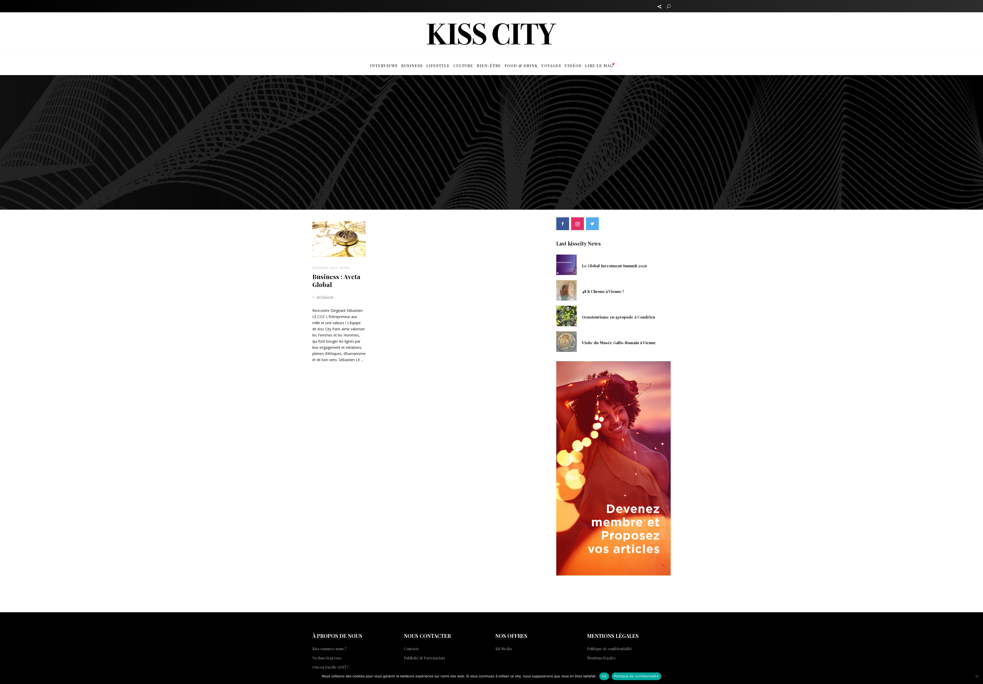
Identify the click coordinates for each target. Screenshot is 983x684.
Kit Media (503, 648)
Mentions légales (601, 658)
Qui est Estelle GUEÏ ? (330, 667)
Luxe (334, 268)
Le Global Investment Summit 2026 (614, 265)
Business (320, 268)
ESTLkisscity (325, 297)
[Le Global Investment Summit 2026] (566, 264)
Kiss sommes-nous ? (329, 648)
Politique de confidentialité (609, 648)
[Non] (976, 676)
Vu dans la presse (327, 658)
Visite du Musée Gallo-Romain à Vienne (619, 342)
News (344, 268)
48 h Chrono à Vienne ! (603, 291)
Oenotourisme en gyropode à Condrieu (618, 317)
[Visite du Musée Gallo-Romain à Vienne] (566, 341)
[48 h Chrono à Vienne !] (566, 290)
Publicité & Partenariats (424, 658)
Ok (604, 676)
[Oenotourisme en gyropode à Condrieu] (566, 315)
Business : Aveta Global (336, 280)
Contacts (411, 648)
